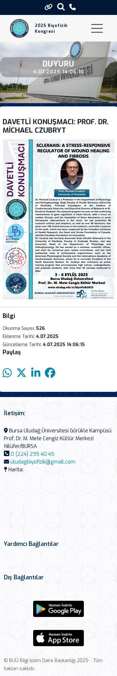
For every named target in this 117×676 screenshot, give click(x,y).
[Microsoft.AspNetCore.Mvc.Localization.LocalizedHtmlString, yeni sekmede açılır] (58, 609)
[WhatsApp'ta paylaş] (7, 373)
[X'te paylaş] (21, 373)
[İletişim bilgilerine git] (72, 7)
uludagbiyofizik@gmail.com (42, 461)
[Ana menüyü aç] (97, 28)
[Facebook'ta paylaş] (50, 373)
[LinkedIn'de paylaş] (35, 373)
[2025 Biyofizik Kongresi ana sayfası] (19, 28)
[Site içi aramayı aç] (61, 7)
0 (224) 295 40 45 (32, 454)
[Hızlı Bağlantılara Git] (49, 7)
